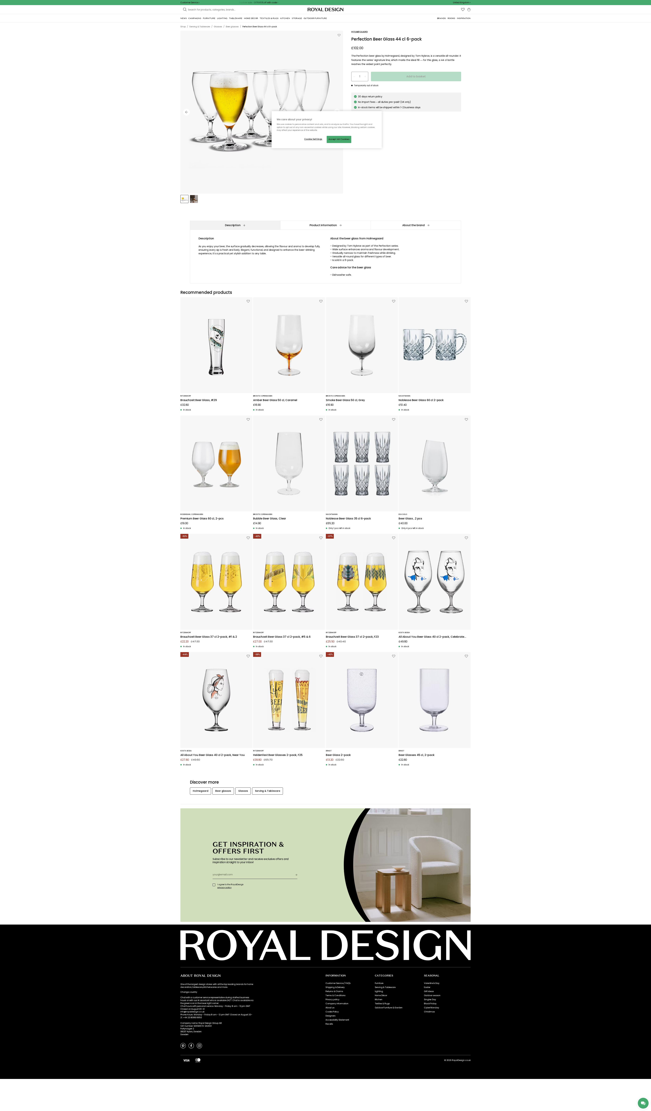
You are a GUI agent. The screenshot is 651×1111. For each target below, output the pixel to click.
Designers (331, 1016)
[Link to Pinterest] (183, 1045)
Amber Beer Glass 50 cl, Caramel (275, 400)
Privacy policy (332, 1000)
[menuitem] (183, 18)
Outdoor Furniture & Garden (388, 1008)
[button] (462, 2)
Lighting (379, 991)
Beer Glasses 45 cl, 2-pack (417, 755)
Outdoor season (432, 995)
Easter (427, 987)
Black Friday (430, 1004)
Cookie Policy (332, 1012)
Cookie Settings (313, 139)
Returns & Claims (334, 991)
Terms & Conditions (336, 995)
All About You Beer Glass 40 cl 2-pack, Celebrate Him (431, 636)
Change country (188, 992)
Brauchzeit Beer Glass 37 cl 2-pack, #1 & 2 (208, 636)
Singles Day (430, 1000)
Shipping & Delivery (335, 987)
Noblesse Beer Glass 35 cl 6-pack (348, 518)
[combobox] (462, 2)
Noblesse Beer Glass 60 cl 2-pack (421, 400)
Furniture (379, 983)
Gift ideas (429, 991)
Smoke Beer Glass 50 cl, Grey (345, 400)
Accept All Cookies (339, 139)
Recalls (329, 1024)
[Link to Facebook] (191, 1045)
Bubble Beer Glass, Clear (269, 518)
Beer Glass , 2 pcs (410, 518)
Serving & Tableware (385, 987)
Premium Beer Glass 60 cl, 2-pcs (202, 518)
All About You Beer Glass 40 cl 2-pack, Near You (212, 755)
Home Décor (381, 995)
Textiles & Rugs (382, 1004)
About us (330, 1008)
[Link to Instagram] (199, 1045)
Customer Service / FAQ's (338, 983)
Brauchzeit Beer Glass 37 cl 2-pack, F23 (352, 636)
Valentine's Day (431, 983)
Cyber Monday (431, 1008)
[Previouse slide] (186, 112)
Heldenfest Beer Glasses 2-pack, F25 (277, 755)
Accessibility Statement (337, 1020)
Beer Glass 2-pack (338, 755)
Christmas (429, 1012)
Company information (337, 1004)
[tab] (235, 225)
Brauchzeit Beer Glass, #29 (198, 400)
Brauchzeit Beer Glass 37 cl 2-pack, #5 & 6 (282, 636)
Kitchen (378, 1000)
